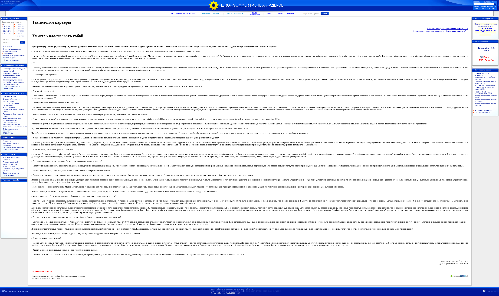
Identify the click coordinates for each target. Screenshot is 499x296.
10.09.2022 (20, 31)
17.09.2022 (20, 24)
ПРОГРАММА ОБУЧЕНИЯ (211, 13)
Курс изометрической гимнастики (11, 144)
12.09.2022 (20, 29)
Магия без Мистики (10, 164)
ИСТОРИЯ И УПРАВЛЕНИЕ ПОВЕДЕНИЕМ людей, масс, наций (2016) (485, 87)
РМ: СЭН (6, 160)
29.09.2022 (7, 27)
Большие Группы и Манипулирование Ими (11, 124)
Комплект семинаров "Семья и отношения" (486, 100)
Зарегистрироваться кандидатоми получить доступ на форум (485, 7)
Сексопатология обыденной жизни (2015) (485, 82)
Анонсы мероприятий (484, 18)
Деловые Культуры (10, 121)
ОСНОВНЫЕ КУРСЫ (10, 97)
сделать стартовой (10, 4)
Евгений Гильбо (481, 41)
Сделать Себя (8, 101)
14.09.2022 (20, 27)
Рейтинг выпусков (9, 58)
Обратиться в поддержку (15, 291)
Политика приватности (11, 86)
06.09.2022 (20, 33)
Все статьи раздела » (447, 29)
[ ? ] (493, 2)
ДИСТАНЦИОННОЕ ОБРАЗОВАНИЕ (183, 13)
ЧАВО (269, 13)
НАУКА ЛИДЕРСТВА (11, 18)
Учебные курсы (9, 138)
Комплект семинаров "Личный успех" (486, 96)
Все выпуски (20, 36)
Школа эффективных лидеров (14, 69)
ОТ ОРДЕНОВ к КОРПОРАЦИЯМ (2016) (483, 92)
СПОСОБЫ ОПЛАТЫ (482, 112)
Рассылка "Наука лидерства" (13, 169)
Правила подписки (10, 51)
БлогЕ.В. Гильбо (486, 59)
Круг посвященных (483, 70)
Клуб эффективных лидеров (13, 82)
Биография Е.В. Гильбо (486, 49)
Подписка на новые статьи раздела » (440, 31)
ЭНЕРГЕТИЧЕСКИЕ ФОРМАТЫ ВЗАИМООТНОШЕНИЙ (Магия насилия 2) (486, 76)
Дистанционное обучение (13, 65)
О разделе (7, 141)
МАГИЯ (255, 13)
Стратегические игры (11, 173)
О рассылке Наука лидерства (14, 56)
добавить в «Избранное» (12, 1)
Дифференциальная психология (10, 130)
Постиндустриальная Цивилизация (11, 104)
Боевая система (9, 166)
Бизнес (5, 116)
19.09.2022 (7, 33)
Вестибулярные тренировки (13, 147)
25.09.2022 (7, 29)
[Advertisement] (14, 210)
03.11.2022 (7, 24)
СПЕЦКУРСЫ (8, 133)
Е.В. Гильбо (7, 47)
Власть (5, 112)
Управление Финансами (12, 118)
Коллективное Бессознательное (15, 127)
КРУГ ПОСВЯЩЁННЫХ (11, 158)
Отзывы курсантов (10, 78)
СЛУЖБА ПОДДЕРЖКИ (286, 13)
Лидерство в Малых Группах (13, 110)
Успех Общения (9, 107)
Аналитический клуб (10, 162)
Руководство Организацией (13, 114)
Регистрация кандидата (12, 73)
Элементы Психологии (11, 99)
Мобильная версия (12, 61)
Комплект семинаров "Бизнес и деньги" (486, 104)
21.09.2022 (7, 31)
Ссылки (6, 171)
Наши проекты (9, 154)
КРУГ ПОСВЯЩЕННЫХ (235, 13)
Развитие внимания (10, 150)
